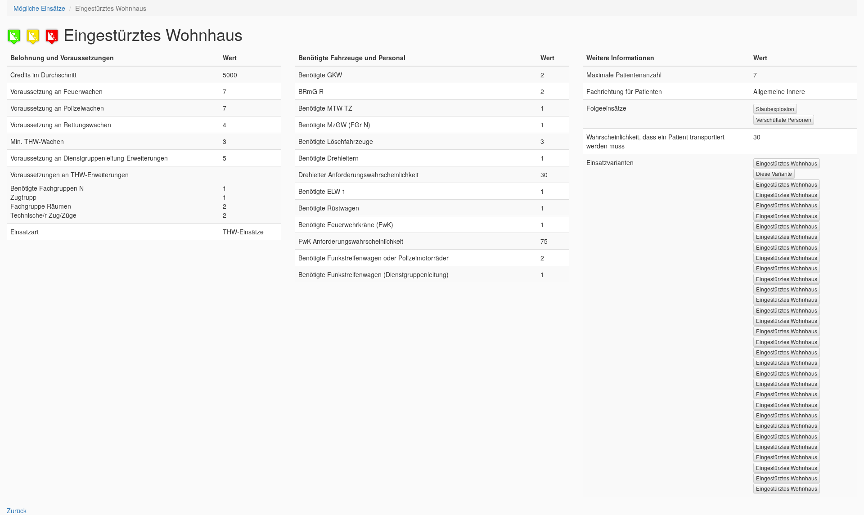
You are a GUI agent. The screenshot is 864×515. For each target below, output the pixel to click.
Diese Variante (774, 173)
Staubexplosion (775, 108)
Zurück (17, 510)
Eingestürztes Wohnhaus (786, 163)
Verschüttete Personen (783, 119)
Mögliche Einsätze (39, 8)
